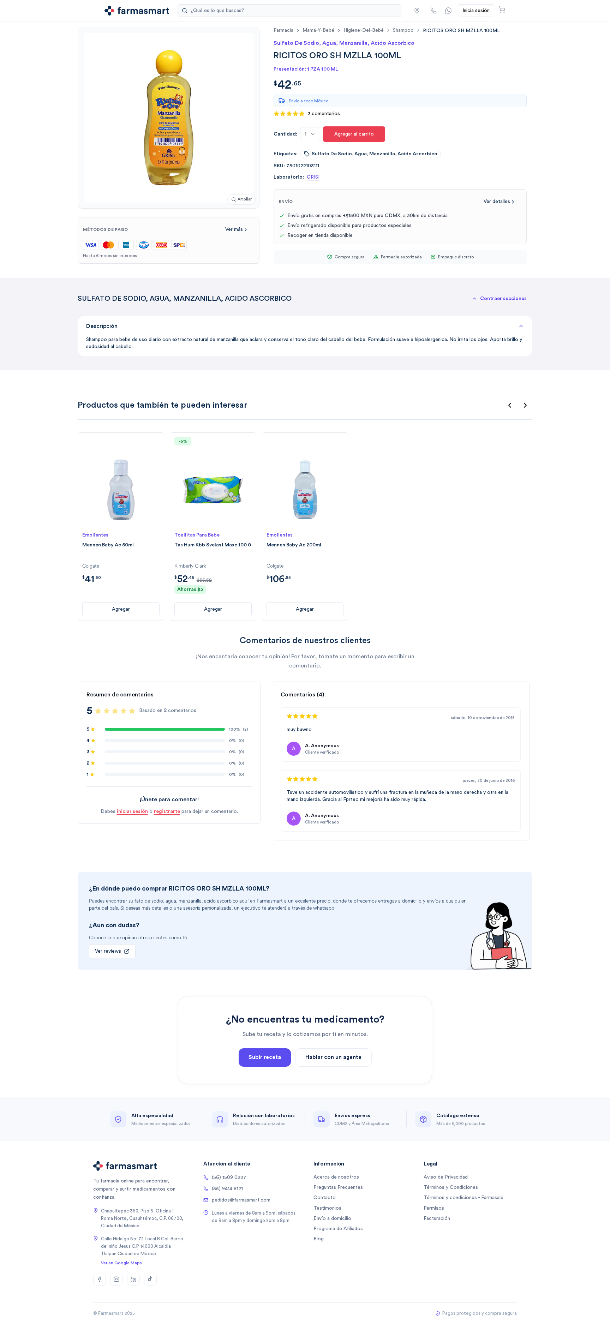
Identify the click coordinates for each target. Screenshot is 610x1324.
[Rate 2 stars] (106, 711)
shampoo (403, 30)
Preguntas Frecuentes (338, 1187)
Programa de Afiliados (338, 1228)
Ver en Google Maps (121, 1263)
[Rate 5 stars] (132, 711)
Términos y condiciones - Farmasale (463, 1197)
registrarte (167, 811)
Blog (318, 1238)
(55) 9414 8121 (227, 1188)
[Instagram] (116, 1279)
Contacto (324, 1197)
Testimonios (327, 1208)
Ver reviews (108, 951)
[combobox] (310, 134)
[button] (417, 11)
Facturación (437, 1218)
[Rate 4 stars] (123, 711)
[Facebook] (99, 1279)
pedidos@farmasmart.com (241, 1200)
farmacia (283, 30)
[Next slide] (525, 405)
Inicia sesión (476, 10)
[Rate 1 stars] (98, 711)
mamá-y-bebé (318, 30)
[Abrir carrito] (502, 9)
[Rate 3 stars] (115, 711)
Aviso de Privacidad (446, 1177)
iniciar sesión (132, 811)
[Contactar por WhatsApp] (448, 10)
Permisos (434, 1208)
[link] (461, 30)
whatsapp (323, 908)
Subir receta (265, 1057)
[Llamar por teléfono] (433, 10)
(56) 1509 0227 (229, 1177)
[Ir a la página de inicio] (136, 11)
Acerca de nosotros (336, 1177)
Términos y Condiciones (451, 1187)
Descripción (102, 326)
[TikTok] (150, 1279)
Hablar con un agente (333, 1057)
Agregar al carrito (354, 134)
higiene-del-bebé (363, 30)
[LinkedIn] (133, 1279)
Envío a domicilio (332, 1218)
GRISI (313, 177)
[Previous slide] (510, 405)
